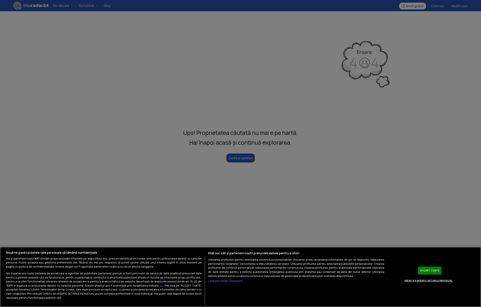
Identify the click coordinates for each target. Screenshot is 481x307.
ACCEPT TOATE (429, 270)
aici (161, 285)
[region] (240, 277)
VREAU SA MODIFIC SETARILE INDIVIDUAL (428, 280)
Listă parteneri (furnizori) (225, 281)
